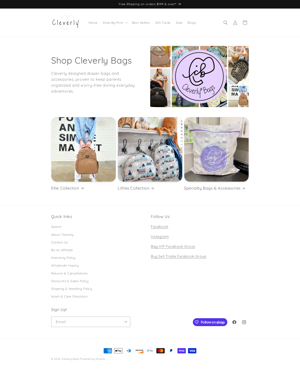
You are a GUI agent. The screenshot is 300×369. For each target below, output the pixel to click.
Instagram (160, 236)
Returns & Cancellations (69, 273)
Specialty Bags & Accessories (212, 188)
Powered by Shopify (92, 358)
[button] (114, 22)
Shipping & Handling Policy (71, 289)
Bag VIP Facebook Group (173, 246)
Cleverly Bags (70, 358)
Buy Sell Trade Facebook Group (178, 256)
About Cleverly (62, 235)
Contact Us (59, 242)
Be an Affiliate (62, 250)
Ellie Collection (65, 188)
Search (56, 227)
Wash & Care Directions (69, 296)
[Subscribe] (125, 322)
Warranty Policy (63, 258)
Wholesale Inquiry (65, 265)
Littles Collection (134, 188)
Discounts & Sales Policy (70, 281)
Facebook (159, 226)
